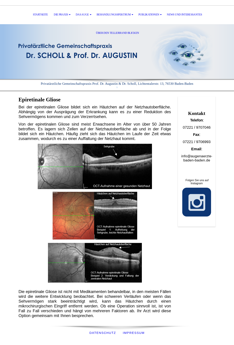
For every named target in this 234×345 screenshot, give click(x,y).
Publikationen (148, 14)
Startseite (40, 14)
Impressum (134, 333)
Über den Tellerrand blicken (117, 32)
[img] (117, 51)
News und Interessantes (184, 14)
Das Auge (82, 14)
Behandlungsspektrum (114, 14)
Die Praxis (61, 14)
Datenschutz (102, 333)
